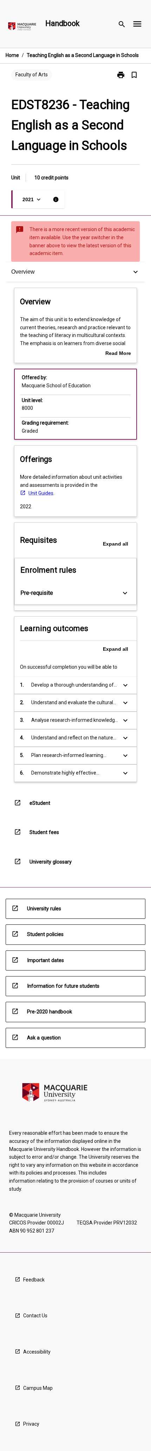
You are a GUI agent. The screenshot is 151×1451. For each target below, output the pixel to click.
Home (12, 55)
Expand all (115, 544)
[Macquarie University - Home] (22, 27)
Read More (118, 353)
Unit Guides (40, 493)
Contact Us (35, 1315)
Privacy (31, 1424)
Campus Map (38, 1388)
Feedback (34, 1280)
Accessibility (37, 1352)
